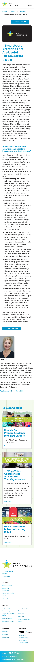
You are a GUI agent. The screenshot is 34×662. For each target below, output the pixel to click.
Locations (7, 576)
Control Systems (7, 618)
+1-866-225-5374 (9, 571)
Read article (7, 446)
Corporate (5, 631)
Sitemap (22, 659)
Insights (23, 12)
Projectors (21, 614)
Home (4, 12)
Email (5, 573)
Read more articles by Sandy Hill (11, 391)
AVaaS (4, 596)
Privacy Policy (6, 659)
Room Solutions (7, 585)
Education (5, 634)
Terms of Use (16, 659)
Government (6, 637)
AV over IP (5, 599)
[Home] (10, 4)
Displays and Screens (8, 621)
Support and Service (8, 593)
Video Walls (21, 616)
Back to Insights (21, 22)
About (13, 12)
